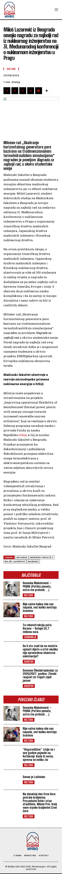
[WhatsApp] (30, 90)
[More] (46, 90)
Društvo (28, 661)
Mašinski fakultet (41, 557)
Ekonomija (30, 637)
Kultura (28, 595)
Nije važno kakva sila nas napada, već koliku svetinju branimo (40, 607)
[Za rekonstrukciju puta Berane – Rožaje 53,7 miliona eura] (11, 630)
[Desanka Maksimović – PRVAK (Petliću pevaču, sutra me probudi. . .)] (11, 588)
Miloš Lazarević (15, 561)
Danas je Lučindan (34, 777)
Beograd (22, 557)
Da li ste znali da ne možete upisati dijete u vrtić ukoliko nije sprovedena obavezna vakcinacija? (40, 651)
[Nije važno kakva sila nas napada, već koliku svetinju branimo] (11, 609)
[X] (14, 90)
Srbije (23, 435)
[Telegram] (38, 90)
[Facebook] (6, 90)
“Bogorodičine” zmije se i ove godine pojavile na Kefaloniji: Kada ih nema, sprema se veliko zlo (39, 754)
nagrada (33, 561)
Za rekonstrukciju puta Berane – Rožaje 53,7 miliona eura (37, 628)
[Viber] (22, 90)
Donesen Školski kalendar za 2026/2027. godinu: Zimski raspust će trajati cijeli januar (40, 675)
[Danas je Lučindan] (11, 779)
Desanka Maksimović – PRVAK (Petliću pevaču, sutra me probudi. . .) (37, 586)
